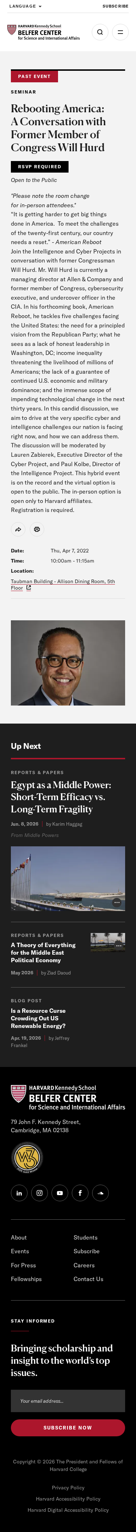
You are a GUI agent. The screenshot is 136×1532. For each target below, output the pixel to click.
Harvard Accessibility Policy (68, 1499)
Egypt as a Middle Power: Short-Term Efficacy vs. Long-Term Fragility (61, 797)
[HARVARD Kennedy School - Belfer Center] (43, 32)
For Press (23, 1265)
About (19, 1237)
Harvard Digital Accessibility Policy (68, 1510)
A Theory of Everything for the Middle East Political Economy (43, 952)
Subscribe (116, 6)
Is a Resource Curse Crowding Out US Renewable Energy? (38, 1018)
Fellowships (26, 1279)
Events (20, 1251)
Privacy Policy (68, 1487)
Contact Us (88, 1279)
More (120, 32)
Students (86, 1237)
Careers (84, 1265)
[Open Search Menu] (100, 32)
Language (22, 6)
